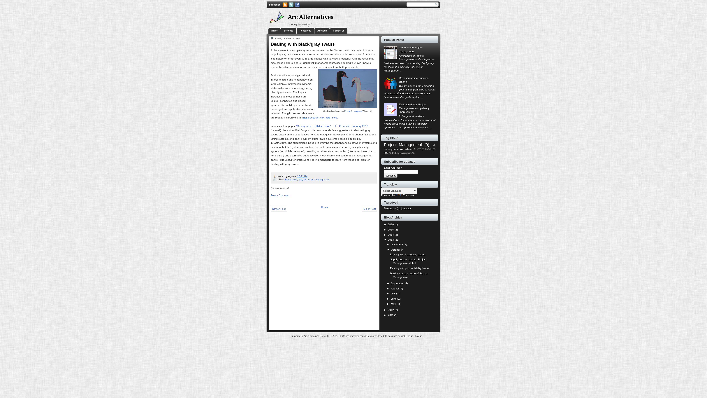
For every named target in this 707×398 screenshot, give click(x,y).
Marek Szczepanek (353, 111)
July (393, 293)
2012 (391, 310)
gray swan (304, 179)
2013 (391, 239)
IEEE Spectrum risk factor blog (319, 117)
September (397, 283)
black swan (291, 179)
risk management (320, 179)
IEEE (419, 149)
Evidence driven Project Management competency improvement (414, 108)
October (396, 249)
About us (322, 30)
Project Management (403, 144)
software (408, 149)
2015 (391, 229)
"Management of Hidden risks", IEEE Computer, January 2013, (332, 126)
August (395, 288)
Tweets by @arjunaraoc (397, 208)
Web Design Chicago (411, 336)
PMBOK (428, 149)
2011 (391, 315)
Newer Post (279, 208)
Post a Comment (280, 195)
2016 (391, 224)
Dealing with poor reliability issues (409, 268)
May (394, 304)
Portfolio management (401, 153)
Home (274, 30)
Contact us (338, 30)
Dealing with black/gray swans (407, 254)
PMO (386, 153)
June (394, 298)
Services (288, 30)
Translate (408, 195)
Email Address (393, 167)
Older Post (369, 208)
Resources (305, 30)
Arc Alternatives (310, 17)
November (397, 244)
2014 (391, 234)
